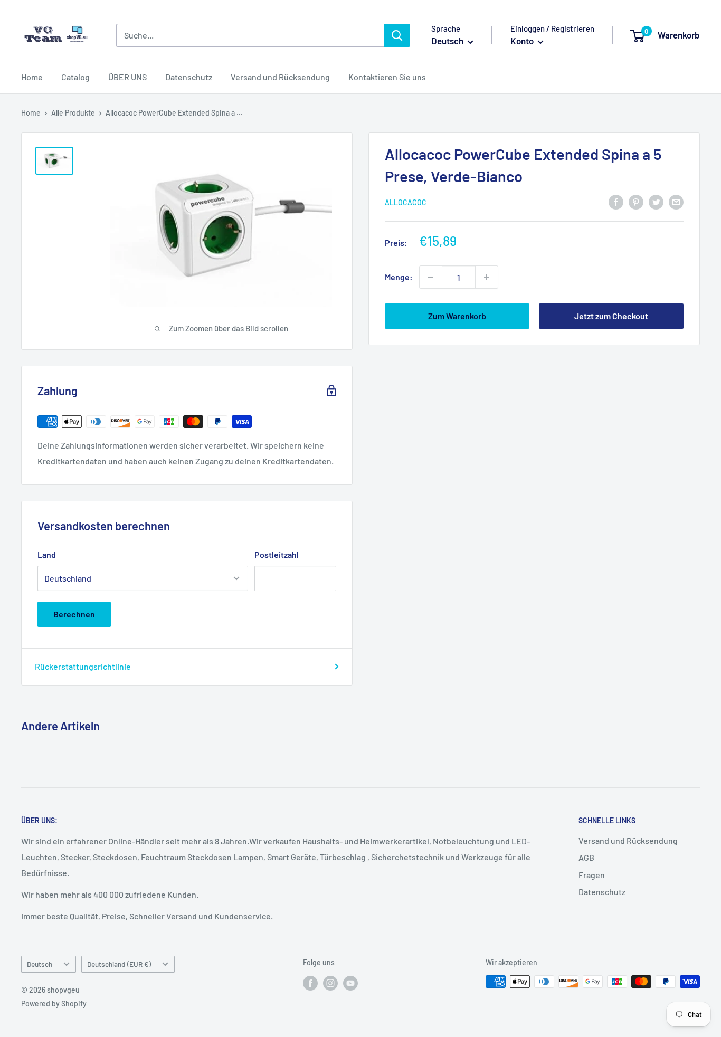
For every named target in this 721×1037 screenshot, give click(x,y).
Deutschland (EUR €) (119, 963)
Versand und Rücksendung (280, 77)
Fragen (591, 875)
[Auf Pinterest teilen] (636, 201)
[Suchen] (397, 35)
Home (32, 77)
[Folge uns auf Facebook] (310, 982)
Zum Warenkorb (457, 316)
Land (46, 554)
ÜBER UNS (127, 77)
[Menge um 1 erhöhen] (487, 277)
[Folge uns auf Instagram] (330, 982)
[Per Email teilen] (676, 201)
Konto (522, 40)
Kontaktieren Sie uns (387, 77)
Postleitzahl (276, 554)
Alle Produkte (73, 112)
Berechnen (74, 614)
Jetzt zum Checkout (611, 316)
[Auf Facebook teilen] (616, 201)
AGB (586, 857)
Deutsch (39, 963)
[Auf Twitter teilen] (656, 201)
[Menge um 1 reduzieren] (431, 277)
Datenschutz (188, 77)
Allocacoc (405, 202)
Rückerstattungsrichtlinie (83, 666)
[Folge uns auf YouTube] (350, 982)
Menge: (399, 277)
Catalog (75, 77)
